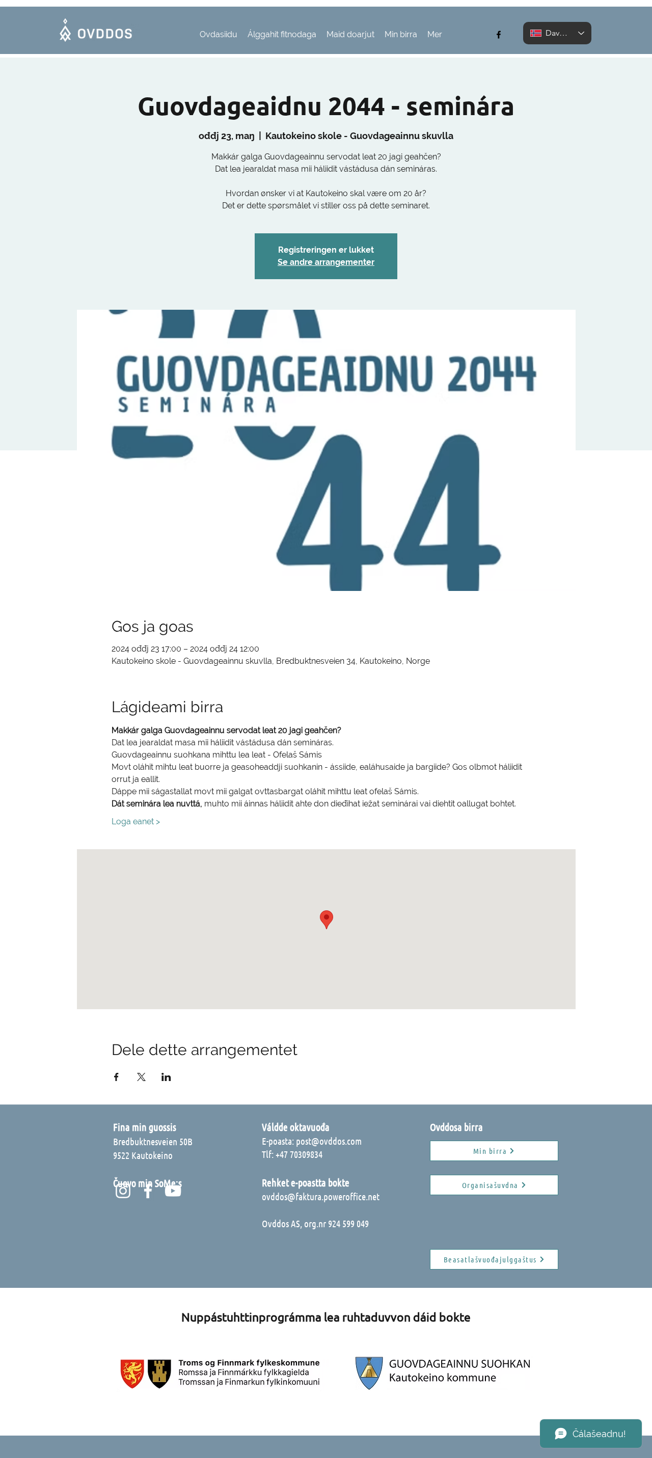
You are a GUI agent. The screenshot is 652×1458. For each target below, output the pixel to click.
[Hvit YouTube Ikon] (173, 1191)
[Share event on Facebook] (116, 1077)
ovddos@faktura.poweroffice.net (320, 1196)
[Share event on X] (141, 1077)
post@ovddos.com (329, 1141)
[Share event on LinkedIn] (166, 1077)
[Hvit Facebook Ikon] (148, 1191)
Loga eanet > (136, 821)
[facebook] (499, 35)
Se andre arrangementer (326, 262)
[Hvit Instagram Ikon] (123, 1191)
